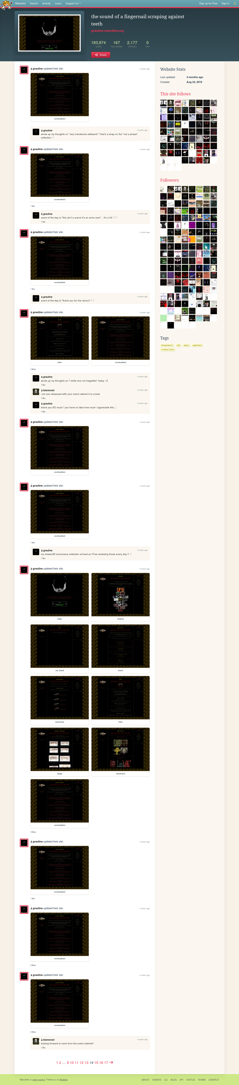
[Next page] (111, 1062)
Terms (202, 1079)
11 (77, 1062)
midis (186, 345)
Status (190, 1079)
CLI (166, 1079)
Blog (174, 1079)
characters (167, 349)
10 (72, 1062)
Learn (58, 3)
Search (34, 3)
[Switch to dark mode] (235, 3)
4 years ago (145, 68)
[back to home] (6, 5)
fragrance (167, 345)
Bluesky (64, 1079)
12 (81, 1062)
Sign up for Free (208, 3)
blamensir (49, 390)
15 (96, 1062)
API (181, 1079)
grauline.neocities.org (107, 30)
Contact (214, 1079)
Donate (156, 1079)
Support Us (72, 3)
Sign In (225, 3)
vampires (197, 345)
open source (38, 1079)
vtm (178, 345)
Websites (20, 3)
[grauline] (24, 70)
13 (86, 1062)
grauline (38, 68)
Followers (169, 180)
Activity (46, 3)
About (145, 1079)
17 (106, 1062)
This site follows (175, 94)
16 (101, 1062)
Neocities (24, 1079)
